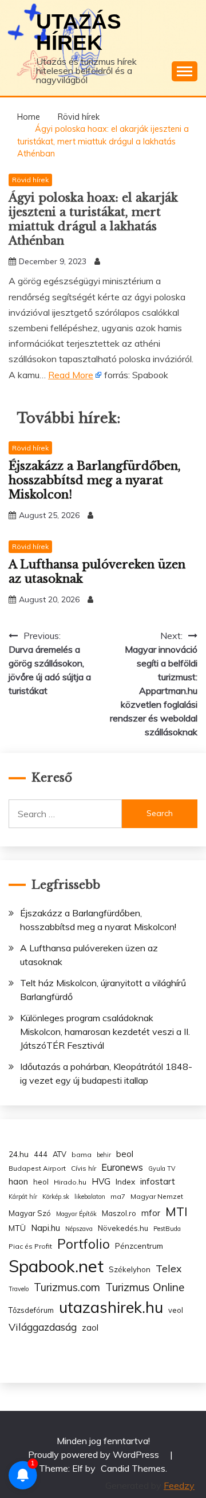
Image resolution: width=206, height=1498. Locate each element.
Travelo (19, 1289)
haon (18, 1181)
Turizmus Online (144, 1287)
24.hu (19, 1154)
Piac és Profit (30, 1246)
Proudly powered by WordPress (94, 1454)
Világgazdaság (43, 1326)
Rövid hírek (30, 179)
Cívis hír (83, 1168)
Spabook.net (56, 1266)
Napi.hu (45, 1227)
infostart (157, 1181)
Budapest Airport (37, 1168)
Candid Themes (133, 1468)
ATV (59, 1154)
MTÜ (17, 1228)
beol (124, 1153)
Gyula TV (161, 1168)
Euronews (122, 1167)
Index (125, 1181)
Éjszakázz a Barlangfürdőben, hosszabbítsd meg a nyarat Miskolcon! (95, 480)
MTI (176, 1211)
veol (175, 1310)
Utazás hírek (78, 32)
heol (41, 1181)
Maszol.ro (119, 1213)
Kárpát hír (23, 1197)
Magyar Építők (76, 1214)
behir (104, 1155)
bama (82, 1154)
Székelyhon (129, 1269)
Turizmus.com (67, 1287)
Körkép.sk (55, 1197)
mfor (150, 1212)
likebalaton (89, 1197)
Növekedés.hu (123, 1228)
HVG (101, 1181)
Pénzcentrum (139, 1245)
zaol (90, 1328)
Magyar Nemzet (156, 1196)
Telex (168, 1268)
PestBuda (167, 1229)
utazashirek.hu (111, 1307)
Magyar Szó (30, 1213)
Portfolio (83, 1244)
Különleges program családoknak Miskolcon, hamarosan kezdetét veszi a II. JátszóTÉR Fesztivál (105, 1031)
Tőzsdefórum (31, 1310)
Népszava (79, 1229)
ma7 (117, 1196)
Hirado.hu (70, 1182)
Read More (70, 375)
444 (40, 1154)
